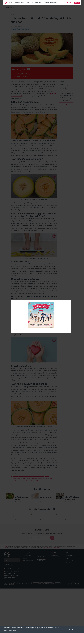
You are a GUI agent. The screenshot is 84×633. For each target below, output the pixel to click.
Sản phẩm (11, 2)
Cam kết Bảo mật (12, 630)
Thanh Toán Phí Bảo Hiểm (50, 2)
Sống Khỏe (17, 2)
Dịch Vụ (28, 2)
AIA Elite (23, 2)
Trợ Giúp (41, 2)
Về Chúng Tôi (35, 2)
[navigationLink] (5, 2)
